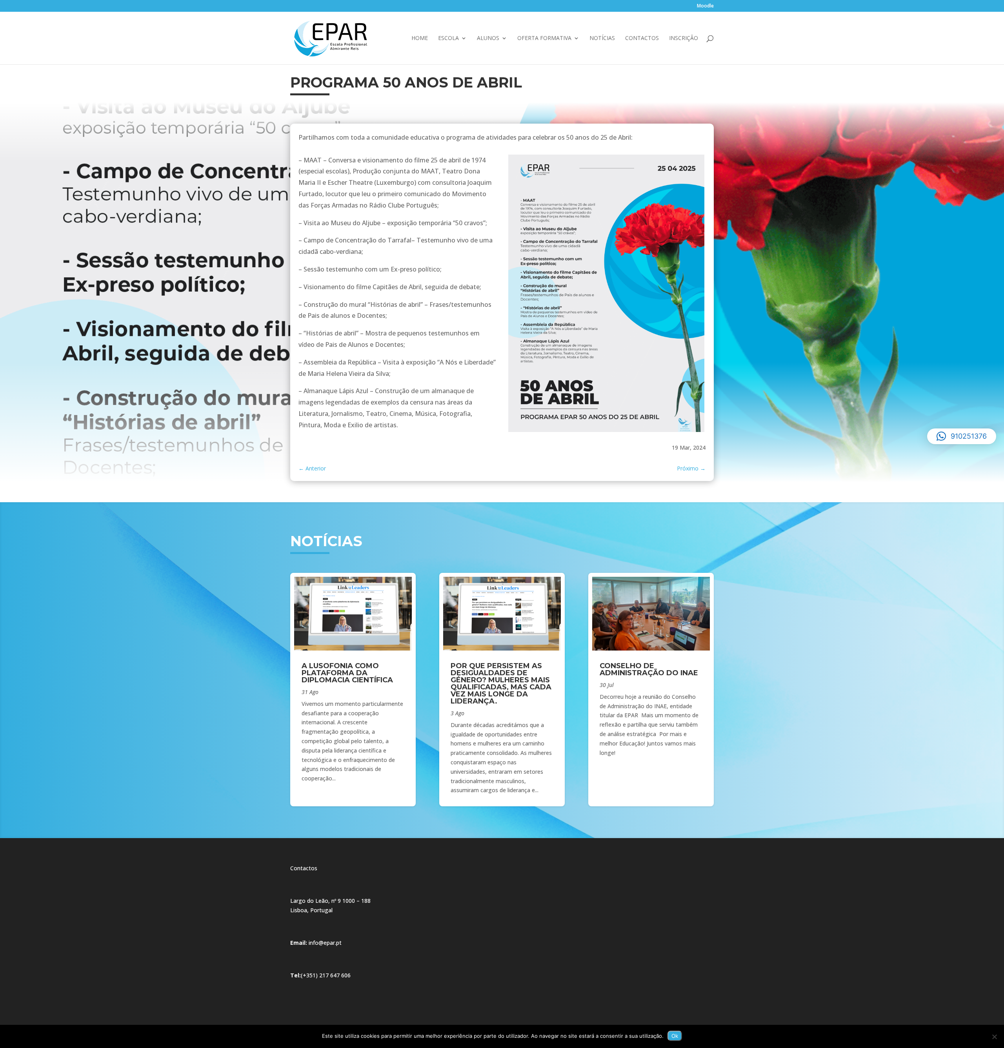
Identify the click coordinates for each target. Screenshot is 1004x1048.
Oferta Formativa (544, 38)
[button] (961, 436)
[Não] (994, 1037)
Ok (674, 1036)
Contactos (642, 38)
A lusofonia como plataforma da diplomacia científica (347, 673)
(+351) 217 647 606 (326, 975)
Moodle (705, 6)
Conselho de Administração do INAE (649, 669)
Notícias (602, 38)
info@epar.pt (325, 942)
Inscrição (683, 38)
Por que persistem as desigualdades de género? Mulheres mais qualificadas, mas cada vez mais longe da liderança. (501, 683)
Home (419, 38)
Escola (448, 38)
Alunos (488, 38)
